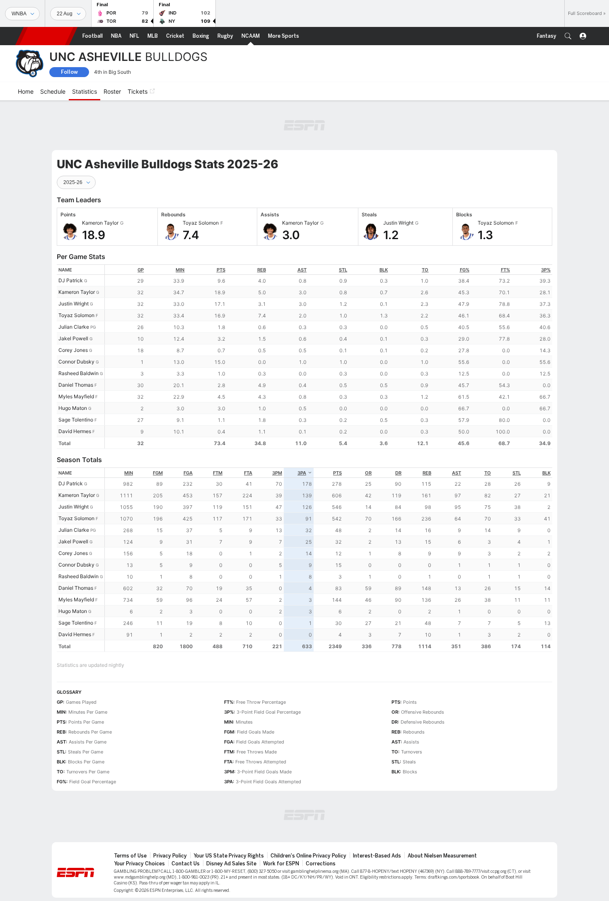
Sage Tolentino (75, 420)
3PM (277, 473)
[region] (328, 356)
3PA (301, 473)
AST (302, 270)
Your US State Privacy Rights (228, 856)
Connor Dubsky (76, 361)
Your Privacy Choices (139, 864)
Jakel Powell (73, 338)
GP (141, 270)
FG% (464, 270)
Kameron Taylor (76, 292)
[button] (568, 36)
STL (343, 270)
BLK (383, 270)
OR (368, 473)
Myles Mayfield (76, 396)
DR (398, 473)
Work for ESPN (281, 864)
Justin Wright (73, 303)
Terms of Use (130, 856)
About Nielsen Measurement (442, 856)
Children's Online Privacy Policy (308, 856)
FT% (505, 270)
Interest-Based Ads (377, 856)
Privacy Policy (170, 856)
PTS (221, 270)
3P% (546, 270)
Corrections (321, 864)
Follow (69, 72)
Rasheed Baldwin (78, 373)
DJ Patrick (70, 280)
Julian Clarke (73, 327)
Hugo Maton (72, 408)
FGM (158, 473)
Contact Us (186, 864)
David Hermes (74, 431)
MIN (180, 270)
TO (425, 270)
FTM (217, 473)
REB (261, 270)
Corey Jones (73, 350)
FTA (248, 473)
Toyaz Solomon (76, 315)
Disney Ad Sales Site (231, 864)
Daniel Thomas (75, 385)
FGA (188, 473)
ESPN (46, 36)
